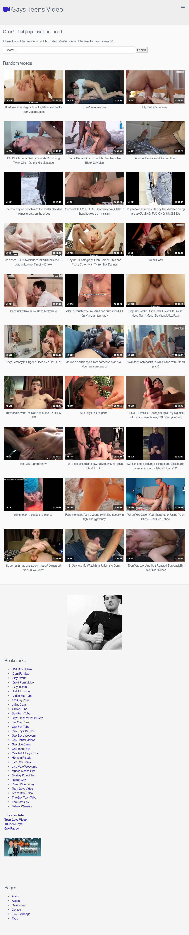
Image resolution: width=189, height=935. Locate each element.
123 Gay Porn (20, 700)
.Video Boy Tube (22, 695)
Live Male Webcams (24, 766)
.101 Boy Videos (22, 669)
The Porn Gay (20, 802)
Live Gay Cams (21, 762)
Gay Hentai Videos (23, 740)
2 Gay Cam (19, 704)
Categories (18, 905)
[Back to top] (179, 923)
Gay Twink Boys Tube (25, 753)
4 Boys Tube (19, 709)
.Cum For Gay (20, 673)
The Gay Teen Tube (24, 797)
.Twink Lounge (21, 691)
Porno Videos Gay (23, 784)
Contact (16, 909)
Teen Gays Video (22, 788)
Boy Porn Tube (21, 713)
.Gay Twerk (18, 678)
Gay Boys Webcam (24, 735)
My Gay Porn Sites (23, 775)
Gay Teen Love (21, 749)
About (15, 896)
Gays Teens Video (36, 9)
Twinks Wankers (22, 806)
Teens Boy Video (22, 793)
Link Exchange (21, 914)
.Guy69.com (19, 687)
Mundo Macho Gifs (23, 771)
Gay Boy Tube (20, 726)
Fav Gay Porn (20, 722)
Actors (16, 900)
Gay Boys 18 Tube (23, 731)
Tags (15, 918)
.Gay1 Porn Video (23, 682)
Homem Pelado (21, 757)
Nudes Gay (19, 780)
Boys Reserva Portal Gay (27, 718)
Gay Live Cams (21, 744)
